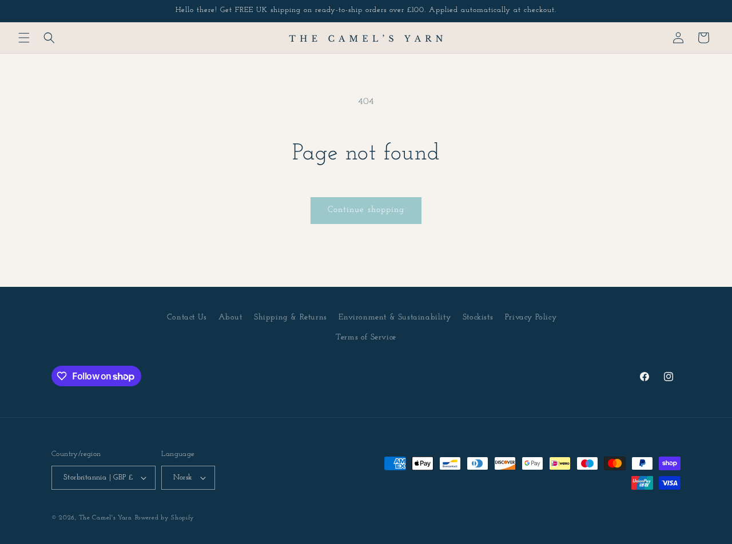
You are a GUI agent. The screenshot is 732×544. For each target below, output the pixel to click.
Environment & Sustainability (395, 317)
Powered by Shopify (165, 518)
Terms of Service (366, 337)
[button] (24, 37)
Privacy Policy (530, 317)
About (230, 317)
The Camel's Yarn (105, 518)
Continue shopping (366, 210)
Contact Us (187, 317)
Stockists (478, 317)
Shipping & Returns (290, 317)
